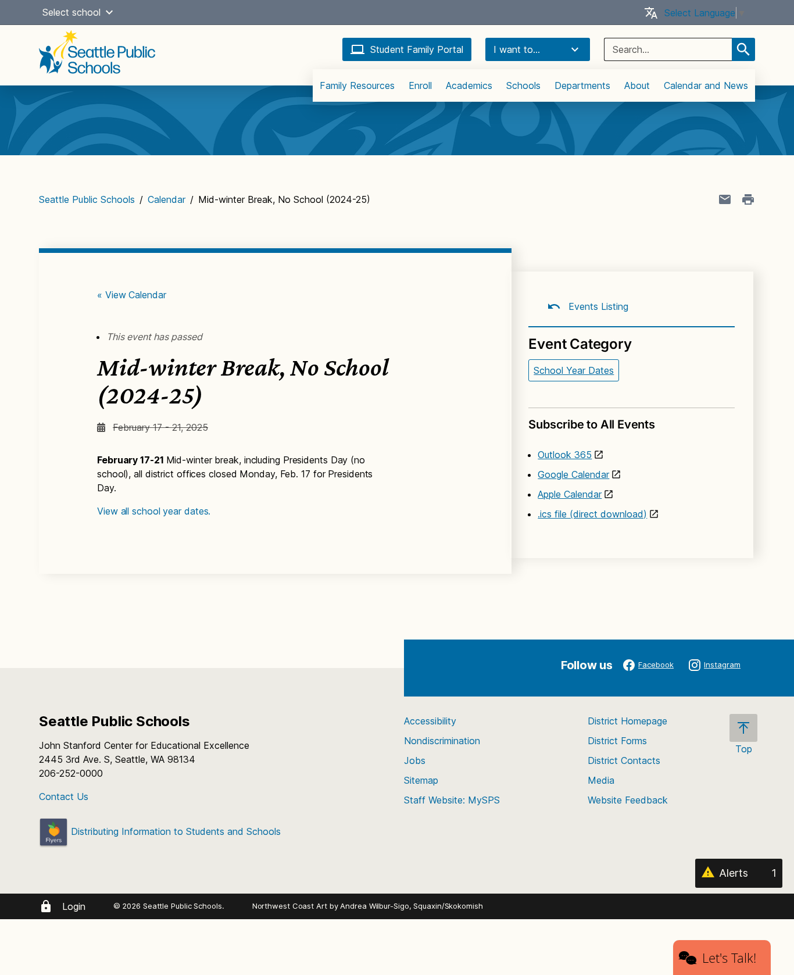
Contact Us (63, 796)
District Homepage (627, 721)
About (637, 85)
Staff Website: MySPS (452, 800)
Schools (523, 85)
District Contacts (624, 760)
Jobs (414, 760)
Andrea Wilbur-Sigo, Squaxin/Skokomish (411, 905)
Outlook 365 (565, 454)
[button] (109, 12)
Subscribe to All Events (591, 424)
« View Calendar (131, 295)
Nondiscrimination (442, 741)
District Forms (617, 741)
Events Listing (597, 306)
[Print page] (748, 199)
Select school (71, 12)
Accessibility (430, 721)
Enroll (420, 85)
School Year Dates (574, 370)
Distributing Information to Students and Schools (174, 831)
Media (601, 780)
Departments (582, 85)
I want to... (516, 49)
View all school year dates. (153, 511)
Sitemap (421, 780)
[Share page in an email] (725, 199)
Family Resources (357, 85)
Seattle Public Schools (87, 199)
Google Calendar (573, 474)
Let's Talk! (729, 957)
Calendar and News (706, 85)
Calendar (166, 199)
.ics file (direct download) (592, 514)
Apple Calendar (570, 494)
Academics (469, 85)
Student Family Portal (416, 49)
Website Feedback (628, 800)
